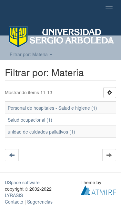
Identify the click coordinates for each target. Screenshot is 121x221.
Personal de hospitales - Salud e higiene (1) (52, 108)
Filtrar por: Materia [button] (29, 54)
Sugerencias (40, 201)
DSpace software (22, 182)
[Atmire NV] (98, 189)
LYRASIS (14, 195)
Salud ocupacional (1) (30, 119)
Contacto (14, 201)
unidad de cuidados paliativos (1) (41, 131)
